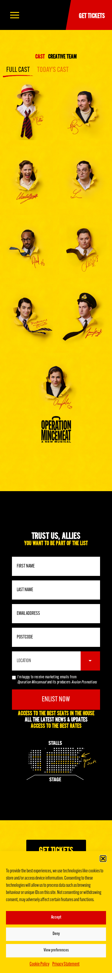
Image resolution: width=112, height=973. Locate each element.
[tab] (39, 56)
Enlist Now (56, 699)
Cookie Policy (39, 964)
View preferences (56, 950)
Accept (56, 917)
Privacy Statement (65, 964)
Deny (56, 934)
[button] (103, 859)
